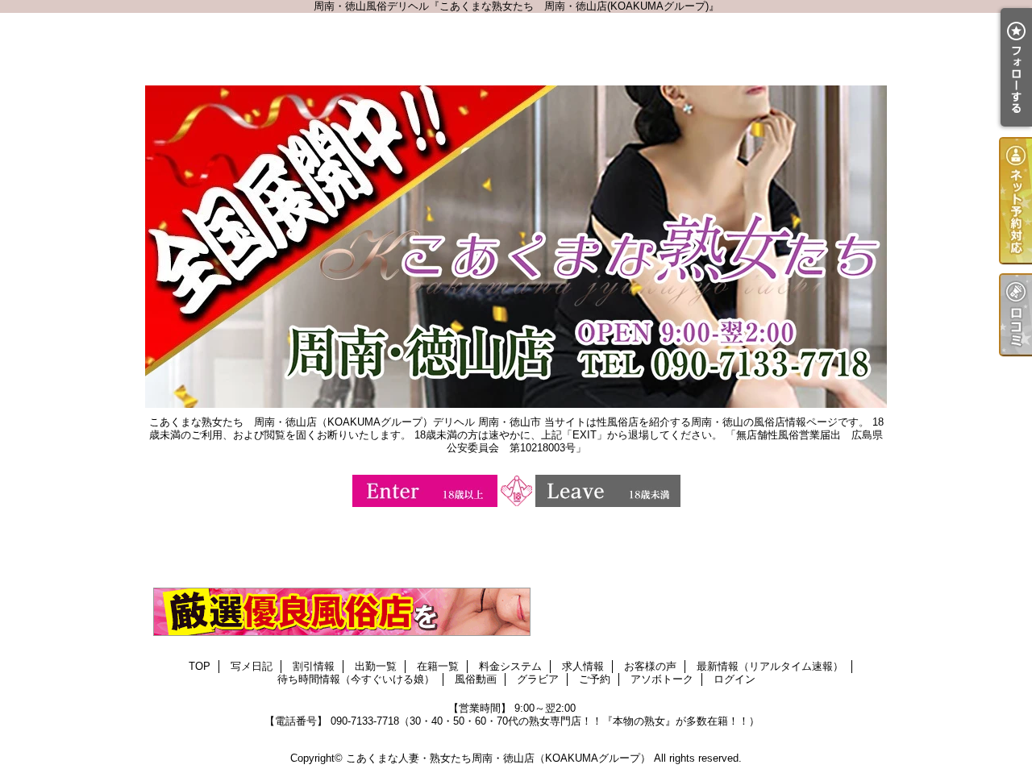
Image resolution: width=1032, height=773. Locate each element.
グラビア (538, 679)
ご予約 (594, 679)
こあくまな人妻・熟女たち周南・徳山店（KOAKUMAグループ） (498, 758)
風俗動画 (476, 679)
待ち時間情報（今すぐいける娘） (356, 679)
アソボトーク (661, 679)
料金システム (510, 666)
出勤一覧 (376, 666)
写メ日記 (252, 666)
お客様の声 (650, 666)
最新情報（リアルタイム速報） (770, 666)
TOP (199, 666)
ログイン (734, 679)
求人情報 (583, 666)
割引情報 (314, 666)
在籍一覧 (438, 666)
